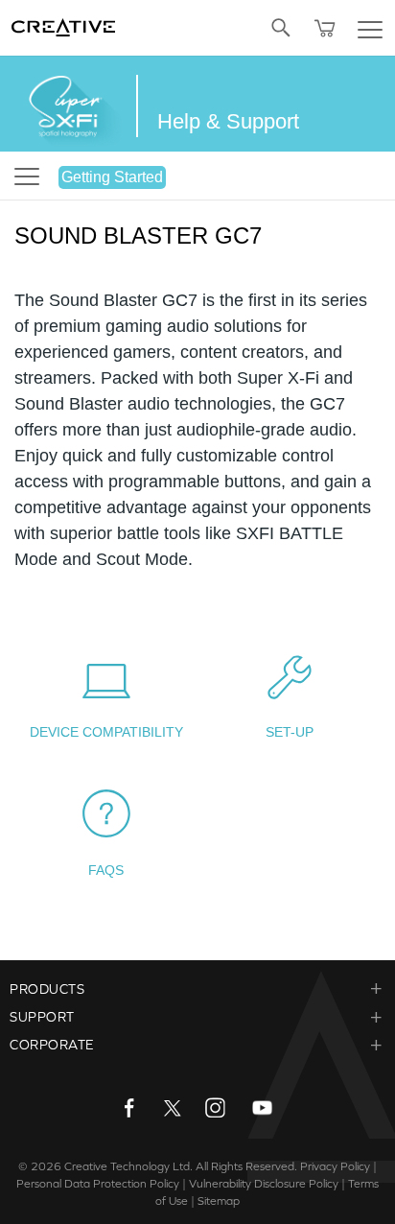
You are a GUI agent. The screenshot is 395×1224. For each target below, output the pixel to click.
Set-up (290, 732)
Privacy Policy (335, 1166)
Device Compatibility (106, 732)
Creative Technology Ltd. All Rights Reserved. (180, 1166)
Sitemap (219, 1201)
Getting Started (112, 177)
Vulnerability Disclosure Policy (263, 1183)
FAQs (106, 870)
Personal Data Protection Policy (97, 1183)
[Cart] (325, 28)
